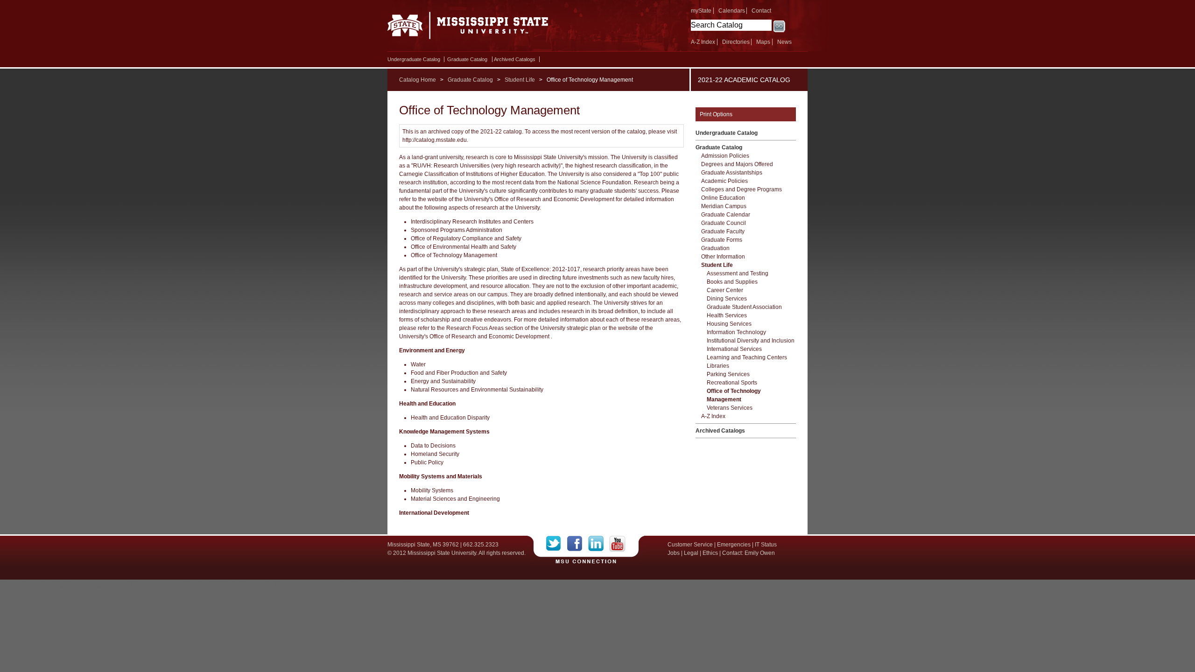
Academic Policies (724, 181)
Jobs (674, 553)
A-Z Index (703, 42)
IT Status (766, 544)
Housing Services (729, 324)
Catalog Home (417, 80)
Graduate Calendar (725, 214)
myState (701, 10)
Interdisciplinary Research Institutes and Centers (472, 221)
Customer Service (690, 544)
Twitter (556, 544)
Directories (736, 42)
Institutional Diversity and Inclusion (750, 340)
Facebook (577, 544)
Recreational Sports (732, 382)
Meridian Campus (723, 206)
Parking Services (728, 374)
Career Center (725, 290)
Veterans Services (729, 408)
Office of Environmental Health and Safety (463, 247)
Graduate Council (723, 223)
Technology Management (465, 255)
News (784, 42)
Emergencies (734, 544)
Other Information (723, 256)
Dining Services (727, 298)
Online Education (723, 198)
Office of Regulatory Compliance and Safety (466, 238)
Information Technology (736, 332)
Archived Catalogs (514, 59)
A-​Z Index (713, 416)
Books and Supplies (732, 282)
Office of (422, 255)
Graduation (715, 248)
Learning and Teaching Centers (747, 357)
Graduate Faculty (723, 231)
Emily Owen (760, 553)
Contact (761, 10)
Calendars (731, 10)
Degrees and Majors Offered (737, 164)
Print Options (716, 114)
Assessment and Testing (737, 273)
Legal (691, 553)
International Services (734, 349)
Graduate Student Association (744, 307)
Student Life (520, 80)
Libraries (718, 366)
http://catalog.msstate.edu (434, 140)
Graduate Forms (721, 240)
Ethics (710, 553)
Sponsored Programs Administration (456, 230)
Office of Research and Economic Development (554, 199)
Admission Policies (725, 156)
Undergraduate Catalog (413, 59)
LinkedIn (598, 544)
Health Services (727, 315)
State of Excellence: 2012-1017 (540, 269)
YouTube (617, 544)
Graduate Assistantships (731, 172)
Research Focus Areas (475, 328)
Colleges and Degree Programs (741, 189)
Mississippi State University (467, 28)
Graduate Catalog (467, 59)
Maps (763, 42)
